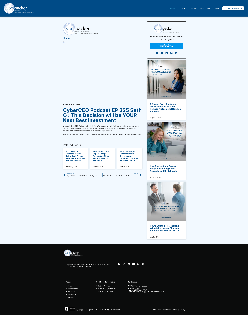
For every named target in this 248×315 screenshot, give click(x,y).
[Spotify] (176, 53)
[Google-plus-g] (138, 264)
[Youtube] (161, 53)
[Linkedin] (166, 53)
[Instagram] (171, 53)
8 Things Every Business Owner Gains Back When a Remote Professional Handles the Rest (75, 156)
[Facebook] (156, 53)
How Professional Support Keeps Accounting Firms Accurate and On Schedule (101, 156)
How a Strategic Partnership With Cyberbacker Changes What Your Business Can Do (129, 156)
